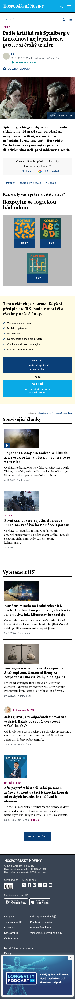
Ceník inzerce (11, 938)
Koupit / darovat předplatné (19, 948)
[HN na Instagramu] (34, 885)
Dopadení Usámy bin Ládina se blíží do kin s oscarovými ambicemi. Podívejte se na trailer (37, 457)
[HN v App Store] (39, 901)
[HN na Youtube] (50, 885)
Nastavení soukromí (40, 927)
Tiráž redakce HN (13, 922)
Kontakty (9, 916)
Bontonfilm (62, 116)
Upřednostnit (51, 171)
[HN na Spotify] (45, 885)
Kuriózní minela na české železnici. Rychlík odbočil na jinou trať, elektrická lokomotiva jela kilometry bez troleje (37, 610)
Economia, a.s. (26, 866)
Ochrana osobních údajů (43, 916)
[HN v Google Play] (16, 901)
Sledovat (27, 171)
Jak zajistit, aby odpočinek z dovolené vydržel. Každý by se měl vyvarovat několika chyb (35, 722)
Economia (9, 927)
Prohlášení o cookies (41, 922)
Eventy (8, 953)
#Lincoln (51, 182)
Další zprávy (37, 836)
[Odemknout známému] (70, 19)
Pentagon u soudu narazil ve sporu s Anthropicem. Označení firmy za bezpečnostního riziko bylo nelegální (34, 673)
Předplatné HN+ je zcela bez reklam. (55, 412)
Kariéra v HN (11, 933)
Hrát (24, 243)
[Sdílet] (64, 19)
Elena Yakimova (24, 710)
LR (12, 54)
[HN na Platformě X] (24, 885)
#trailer (10, 182)
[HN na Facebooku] (29, 885)
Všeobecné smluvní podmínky (46, 933)
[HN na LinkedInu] (40, 885)
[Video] (7, 445)
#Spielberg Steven (30, 182)
